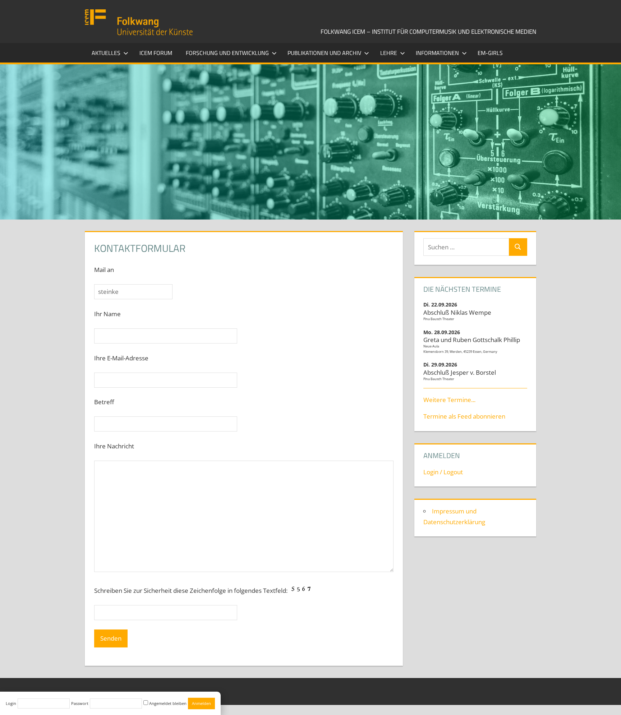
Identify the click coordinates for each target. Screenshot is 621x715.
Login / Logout (443, 472)
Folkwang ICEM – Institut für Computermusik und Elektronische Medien (428, 31)
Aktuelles (106, 53)
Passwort (79, 703)
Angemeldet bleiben (167, 703)
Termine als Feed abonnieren (464, 416)
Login (11, 703)
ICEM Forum (155, 53)
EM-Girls (490, 53)
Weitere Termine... (449, 400)
